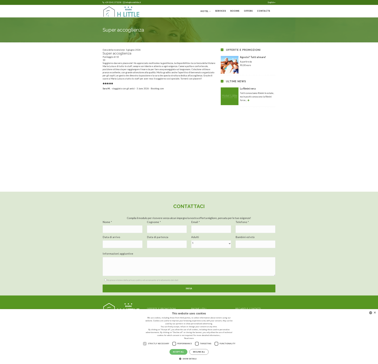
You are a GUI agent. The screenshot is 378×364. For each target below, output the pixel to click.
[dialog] (189, 336)
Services (220, 11)
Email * (195, 222)
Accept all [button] (178, 352)
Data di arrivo (111, 237)
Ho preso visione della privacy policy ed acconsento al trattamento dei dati (142, 280)
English (271, 2)
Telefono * (242, 222)
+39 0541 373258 (113, 2)
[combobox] (370, 312)
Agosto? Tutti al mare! (253, 57)
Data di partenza (157, 237)
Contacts (263, 11)
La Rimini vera (248, 88)
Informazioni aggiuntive (118, 253)
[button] (211, 243)
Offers (248, 11)
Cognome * (154, 222)
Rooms (234, 11)
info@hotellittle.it (133, 2)
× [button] (375, 313)
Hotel (204, 11)
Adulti (195, 237)
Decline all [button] (199, 352)
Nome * (107, 222)
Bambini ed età (245, 237)
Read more (189, 338)
